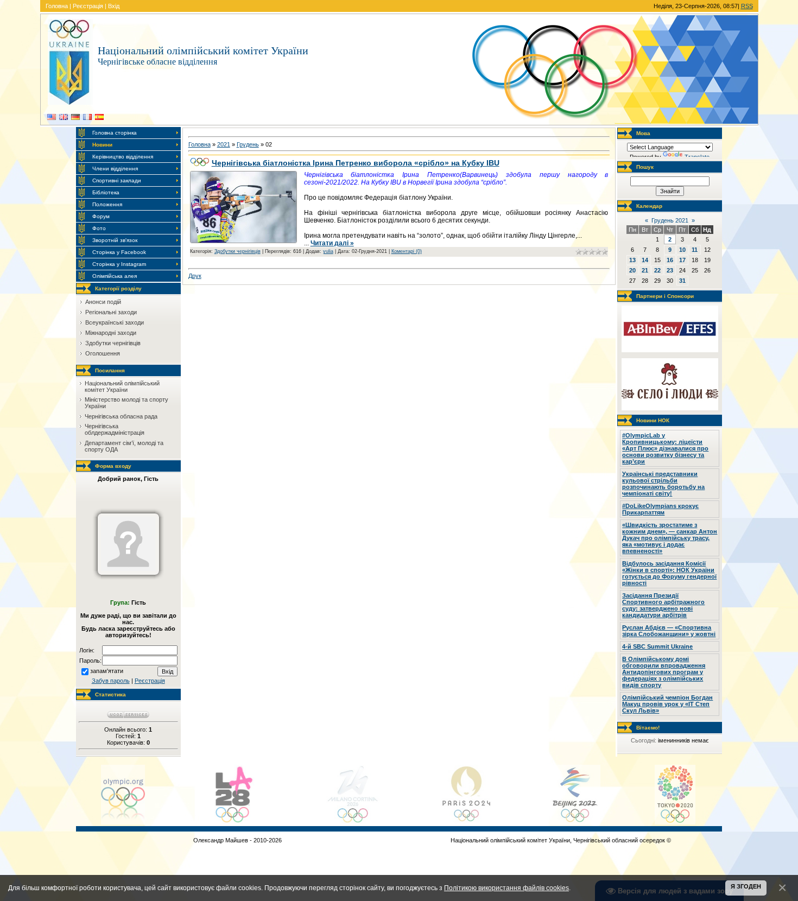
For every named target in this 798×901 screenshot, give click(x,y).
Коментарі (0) (406, 251)
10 (682, 249)
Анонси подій (103, 302)
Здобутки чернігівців (113, 343)
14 (645, 260)
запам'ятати (106, 671)
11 (695, 249)
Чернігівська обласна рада (121, 416)
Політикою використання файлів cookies (506, 887)
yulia (328, 251)
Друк (194, 275)
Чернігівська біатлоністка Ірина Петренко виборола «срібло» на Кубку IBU (355, 162)
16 (670, 260)
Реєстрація (88, 6)
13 (632, 260)
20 (632, 270)
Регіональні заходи (111, 312)
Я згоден (746, 886)
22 (657, 270)
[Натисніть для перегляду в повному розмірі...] (243, 241)
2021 (223, 144)
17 (682, 260)
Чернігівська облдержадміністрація (114, 429)
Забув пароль (111, 680)
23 (670, 270)
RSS (747, 6)
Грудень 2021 (669, 220)
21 (645, 270)
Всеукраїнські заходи (114, 322)
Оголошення (102, 353)
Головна (57, 6)
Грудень (248, 144)
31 (682, 280)
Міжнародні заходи (110, 332)
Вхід (113, 6)
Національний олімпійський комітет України (122, 386)
